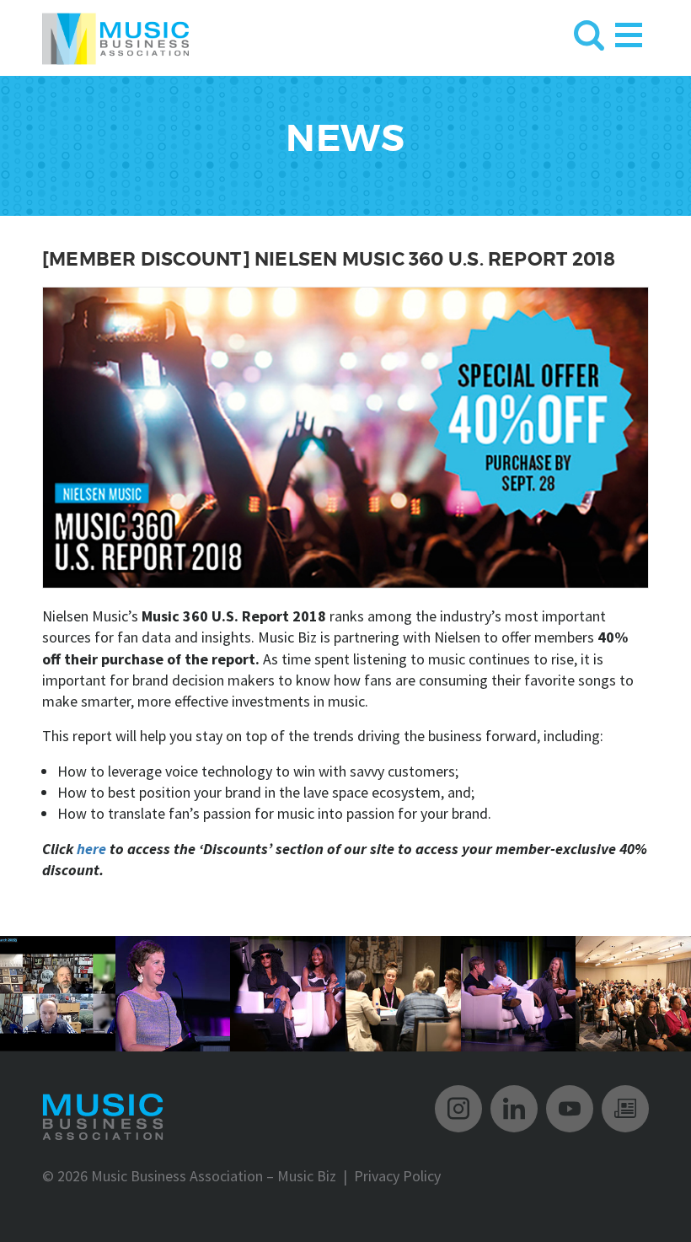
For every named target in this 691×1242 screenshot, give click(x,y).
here (91, 848)
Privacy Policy (397, 1176)
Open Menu (628, 32)
